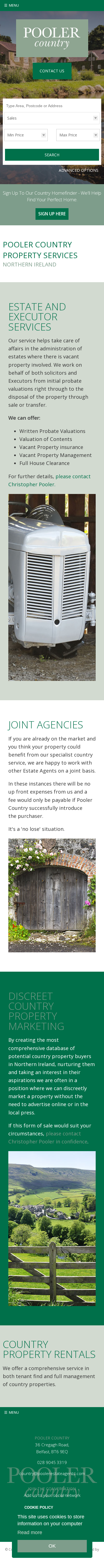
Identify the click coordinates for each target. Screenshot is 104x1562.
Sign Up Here (52, 214)
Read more (29, 1532)
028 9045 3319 (52, 1462)
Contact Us (52, 70)
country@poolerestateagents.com (52, 1473)
